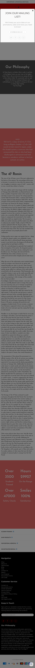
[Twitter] (11, 37)
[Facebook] (15, 37)
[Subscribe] (24, 32)
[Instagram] (19, 37)
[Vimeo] (23, 37)
